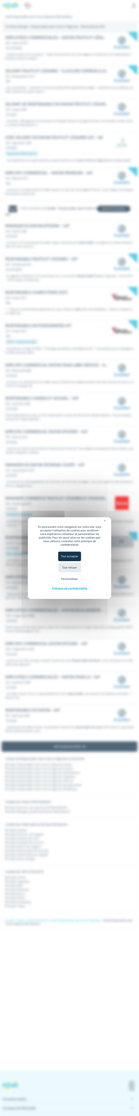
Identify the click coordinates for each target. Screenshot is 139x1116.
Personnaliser (69, 579)
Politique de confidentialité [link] (69, 588)
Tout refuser (69, 567)
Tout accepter (69, 556)
